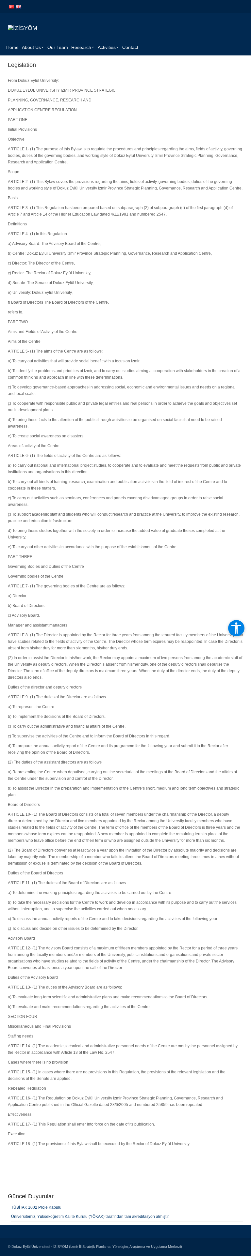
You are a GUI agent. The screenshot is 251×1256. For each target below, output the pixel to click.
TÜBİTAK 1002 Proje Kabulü (36, 1207)
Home (12, 47)
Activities (107, 47)
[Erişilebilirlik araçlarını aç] (236, 628)
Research (81, 47)
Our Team (57, 47)
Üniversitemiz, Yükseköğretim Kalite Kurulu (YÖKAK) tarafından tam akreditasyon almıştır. (90, 1216)
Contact (130, 47)
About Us (31, 47)
